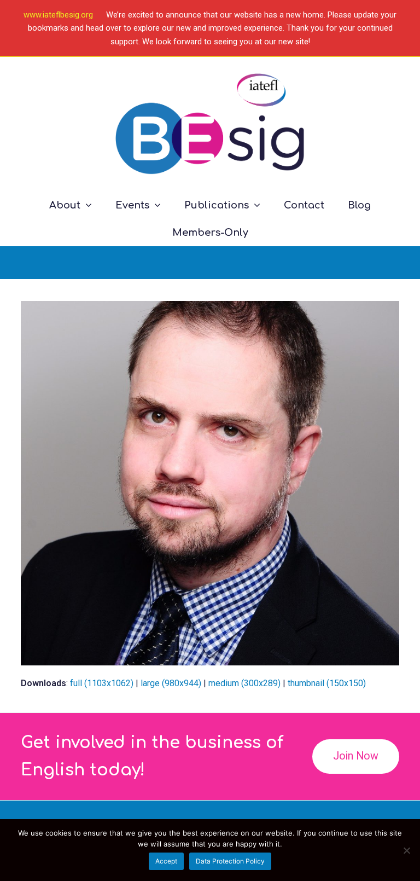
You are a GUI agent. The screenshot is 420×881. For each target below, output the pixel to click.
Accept (166, 861)
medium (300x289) (244, 683)
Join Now (355, 756)
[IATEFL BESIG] (210, 124)
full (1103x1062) (101, 683)
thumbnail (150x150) (327, 683)
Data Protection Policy (230, 861)
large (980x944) (171, 683)
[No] (406, 850)
